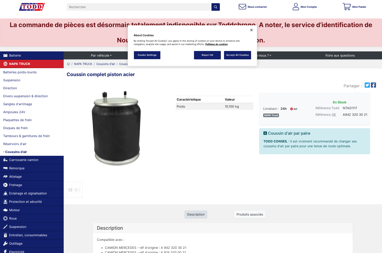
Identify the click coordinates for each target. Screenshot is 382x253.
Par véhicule (100, 55)
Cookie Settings (147, 55)
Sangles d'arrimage (17, 104)
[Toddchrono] (32, 7)
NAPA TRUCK (19, 64)
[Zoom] (116, 131)
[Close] (251, 30)
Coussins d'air (15, 152)
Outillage (15, 243)
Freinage (15, 185)
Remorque (16, 168)
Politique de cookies (216, 44)
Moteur (14, 210)
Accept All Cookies (237, 55)
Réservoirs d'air (14, 144)
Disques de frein (15, 128)
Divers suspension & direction (25, 96)
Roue (13, 218)
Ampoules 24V (14, 112)
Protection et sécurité (25, 202)
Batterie (15, 55)
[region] (192, 45)
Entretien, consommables (28, 235)
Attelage (15, 176)
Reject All (207, 55)
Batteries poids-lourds (20, 72)
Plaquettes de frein (17, 120)
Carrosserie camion (23, 160)
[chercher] (215, 7)
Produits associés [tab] (250, 214)
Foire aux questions (340, 55)
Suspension (11, 80)
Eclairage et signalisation (28, 193)
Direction (10, 88)
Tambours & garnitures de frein (26, 136)
